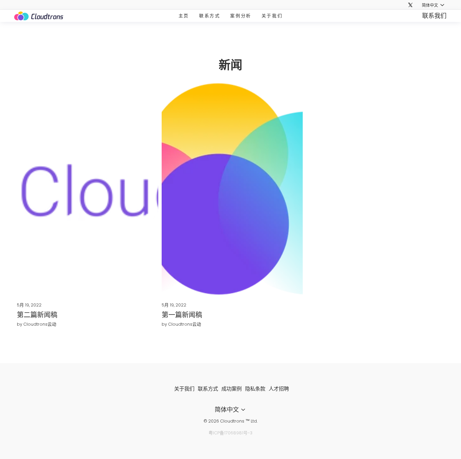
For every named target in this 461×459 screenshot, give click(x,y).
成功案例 (231, 388)
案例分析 (240, 15)
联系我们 (434, 15)
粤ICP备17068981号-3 (230, 433)
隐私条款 (255, 388)
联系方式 (209, 15)
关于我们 (272, 15)
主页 (184, 15)
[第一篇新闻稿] (232, 189)
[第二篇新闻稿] (87, 189)
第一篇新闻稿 (182, 315)
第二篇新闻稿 (37, 315)
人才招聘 (279, 388)
